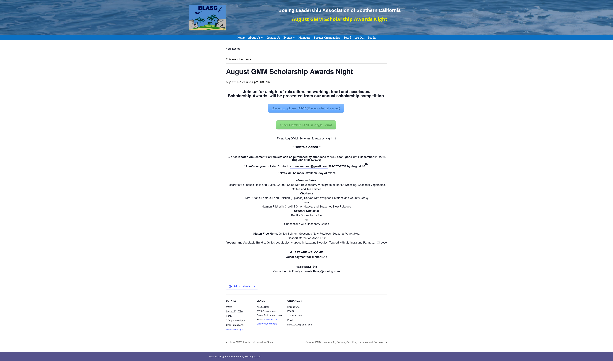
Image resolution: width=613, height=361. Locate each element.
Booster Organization (327, 37)
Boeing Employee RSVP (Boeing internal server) (306, 108)
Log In (372, 37)
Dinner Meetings (234, 329)
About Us (254, 37)
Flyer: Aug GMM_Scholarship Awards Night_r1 (306, 138)
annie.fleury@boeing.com (322, 271)
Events (288, 37)
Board (347, 37)
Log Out (359, 37)
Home (241, 37)
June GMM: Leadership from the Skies (251, 342)
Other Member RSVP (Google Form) (306, 125)
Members (304, 37)
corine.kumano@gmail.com (309, 166)
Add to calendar (242, 286)
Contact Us (273, 37)
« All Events (233, 48)
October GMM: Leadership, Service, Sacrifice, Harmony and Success (345, 342)
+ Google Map (271, 319)
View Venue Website (267, 323)
